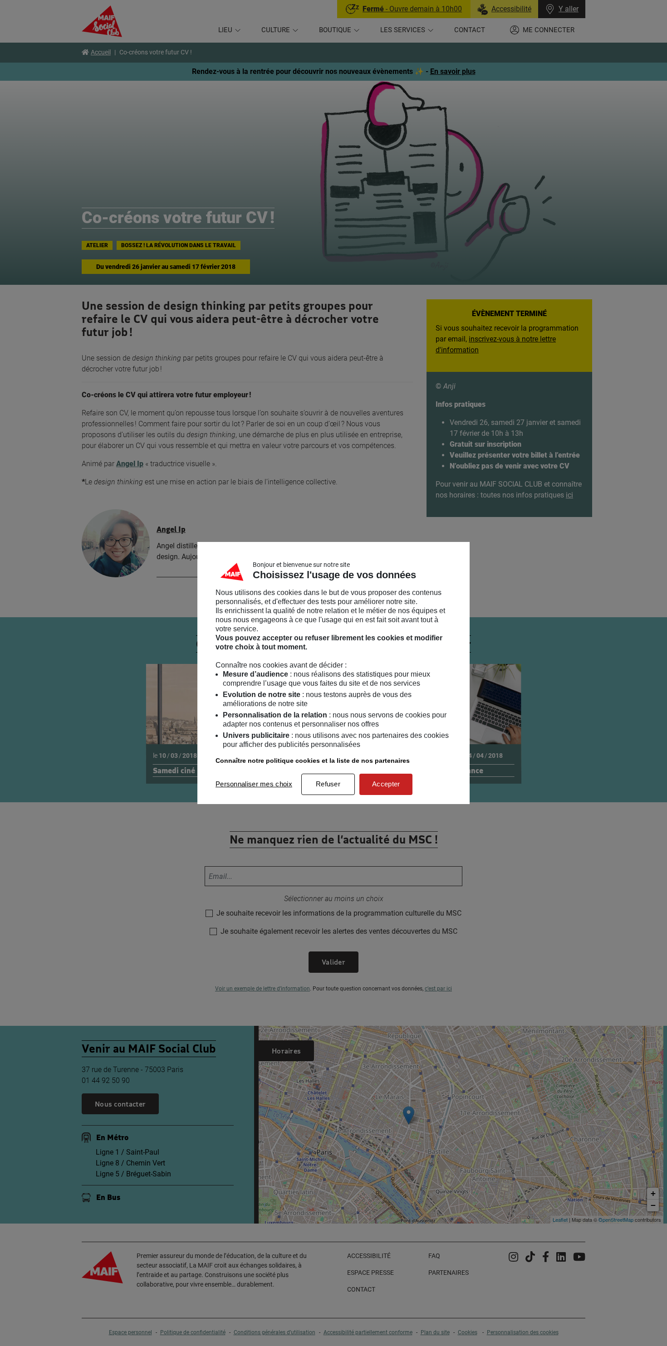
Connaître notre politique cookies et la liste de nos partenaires (313, 760)
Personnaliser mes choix (254, 784)
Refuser (328, 784)
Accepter (386, 784)
